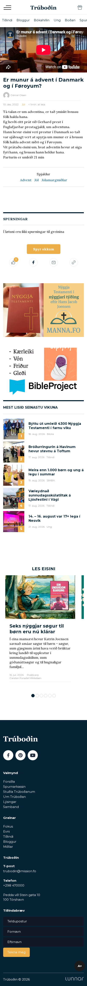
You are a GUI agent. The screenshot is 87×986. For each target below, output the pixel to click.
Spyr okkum (43, 249)
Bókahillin (41, 20)
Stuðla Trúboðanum (19, 792)
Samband (11, 807)
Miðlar (8, 847)
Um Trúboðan (14, 797)
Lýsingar (9, 802)
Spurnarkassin (14, 787)
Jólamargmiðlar (54, 180)
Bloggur (23, 20)
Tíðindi (7, 20)
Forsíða (9, 781)
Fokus (8, 826)
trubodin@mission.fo (19, 871)
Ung (57, 20)
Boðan (70, 20)
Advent (25, 180)
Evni (6, 831)
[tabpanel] (40, 632)
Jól (23, 104)
